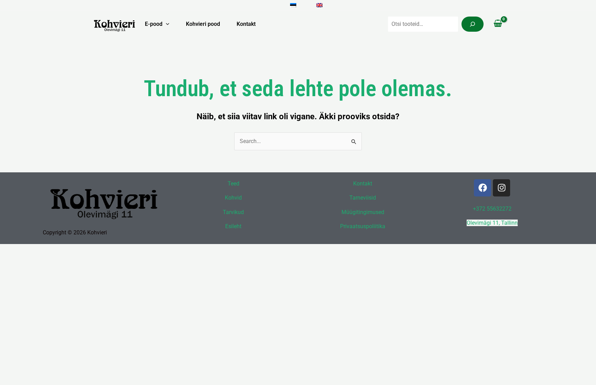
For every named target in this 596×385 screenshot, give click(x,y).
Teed (233, 183)
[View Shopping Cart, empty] (497, 24)
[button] (165, 24)
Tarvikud (233, 212)
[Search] (472, 24)
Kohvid (233, 197)
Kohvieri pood (203, 24)
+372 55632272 (492, 208)
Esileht (233, 226)
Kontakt (246, 24)
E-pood (153, 24)
